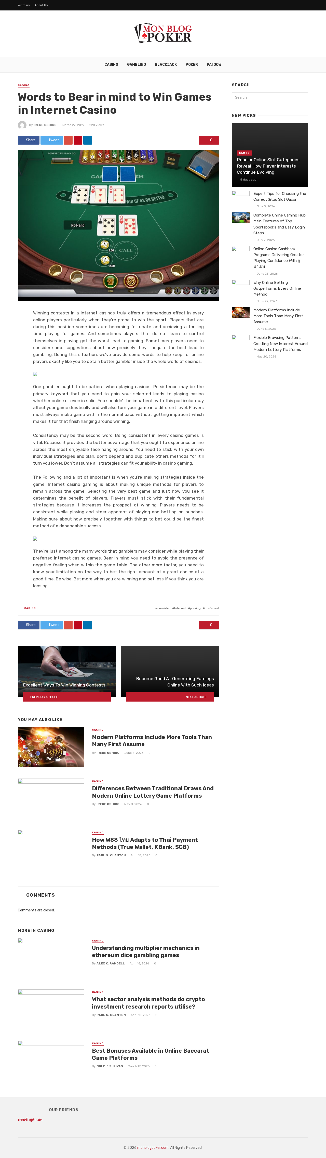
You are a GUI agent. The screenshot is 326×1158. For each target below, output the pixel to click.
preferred (212, 608)
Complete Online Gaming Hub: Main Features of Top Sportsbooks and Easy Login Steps (279, 224)
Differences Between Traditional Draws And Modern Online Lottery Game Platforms (153, 792)
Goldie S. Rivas (110, 1066)
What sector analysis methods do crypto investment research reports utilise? (148, 1003)
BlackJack (166, 64)
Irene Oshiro (45, 125)
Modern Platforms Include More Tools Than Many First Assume (152, 740)
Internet (180, 608)
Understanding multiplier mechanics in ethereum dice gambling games (146, 951)
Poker (192, 64)
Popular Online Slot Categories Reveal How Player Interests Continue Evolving (268, 166)
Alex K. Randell (111, 963)
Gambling (136, 64)
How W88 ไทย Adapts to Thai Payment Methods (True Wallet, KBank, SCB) (145, 843)
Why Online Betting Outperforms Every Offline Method (277, 288)
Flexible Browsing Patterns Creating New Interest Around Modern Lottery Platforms (280, 343)
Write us (24, 5)
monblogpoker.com (153, 1148)
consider (163, 608)
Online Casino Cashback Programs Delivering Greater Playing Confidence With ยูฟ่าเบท (278, 258)
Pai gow (214, 64)
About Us (41, 5)
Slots (244, 153)
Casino (111, 64)
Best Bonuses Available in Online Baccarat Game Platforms (150, 1054)
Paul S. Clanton (111, 855)
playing (195, 608)
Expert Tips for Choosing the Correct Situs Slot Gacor (279, 196)
